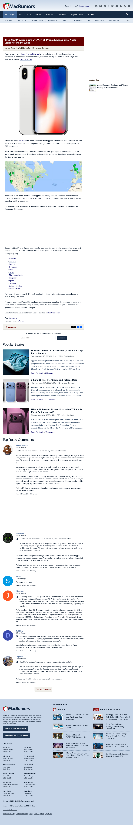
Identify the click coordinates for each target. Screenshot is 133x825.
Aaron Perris (28, 791)
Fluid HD (36, 814)
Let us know (84, 6)
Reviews (62, 14)
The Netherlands (16, 275)
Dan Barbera (7, 782)
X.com (9, 751)
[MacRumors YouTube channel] (116, 6)
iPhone (21, 321)
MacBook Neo (114, 20)
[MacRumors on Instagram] (100, 6)
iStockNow (13, 318)
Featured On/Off (8, 814)
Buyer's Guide (77, 14)
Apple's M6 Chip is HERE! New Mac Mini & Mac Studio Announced (77, 717)
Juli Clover (6, 756)
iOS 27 (65, 20)
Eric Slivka (27, 747)
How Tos (50, 14)
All (128, 20)
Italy (10, 270)
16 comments (50, 432)
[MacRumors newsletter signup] (129, 6)
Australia (12, 259)
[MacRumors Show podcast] (96, 6)
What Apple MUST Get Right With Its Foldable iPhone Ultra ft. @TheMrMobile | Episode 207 (118, 717)
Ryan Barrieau (28, 782)
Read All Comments (43, 689)
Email (4, 751)
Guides (38, 14)
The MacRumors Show (110, 709)
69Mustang (20, 533)
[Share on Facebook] (79, 327)
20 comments (50, 400)
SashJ (18, 577)
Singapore (13, 278)
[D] (8, 640)
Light (46, 814)
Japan (11, 272)
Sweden (12, 283)
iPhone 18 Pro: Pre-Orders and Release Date (54, 380)
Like (28, 494)
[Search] (128, 14)
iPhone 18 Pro (37, 20)
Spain (11, 280)
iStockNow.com (26, 59)
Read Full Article (37, 373)
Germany (13, 267)
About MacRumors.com (15, 728)
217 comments (50, 373)
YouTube (61, 709)
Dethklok (19, 631)
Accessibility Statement (10, 810)
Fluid (30, 814)
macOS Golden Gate (96, 20)
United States (14, 289)
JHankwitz (20, 591)
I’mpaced (19, 657)
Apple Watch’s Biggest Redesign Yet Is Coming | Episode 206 (115, 726)
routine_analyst (22, 445)
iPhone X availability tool (29, 54)
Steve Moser (7, 791)
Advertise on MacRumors (16, 736)
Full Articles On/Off (22, 814)
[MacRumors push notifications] (120, 6)
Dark (50, 814)
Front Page (9, 14)
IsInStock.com (54, 313)
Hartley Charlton (8, 773)
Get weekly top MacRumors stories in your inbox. (43, 333)
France (12, 264)
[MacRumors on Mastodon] (112, 6)
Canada (12, 261)
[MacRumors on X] (109, 6)
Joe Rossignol (43, 48)
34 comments (11, 327)
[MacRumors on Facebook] (104, 6)
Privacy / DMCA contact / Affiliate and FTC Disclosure (19, 806)
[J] (8, 600)
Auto (42, 814)
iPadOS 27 (78, 20)
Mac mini (8, 20)
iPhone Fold (52, 20)
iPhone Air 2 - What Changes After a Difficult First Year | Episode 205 (117, 736)
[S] (8, 586)
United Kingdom (15, 286)
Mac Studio (22, 20)
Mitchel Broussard (9, 765)
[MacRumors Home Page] (19, 6)
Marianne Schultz (30, 773)
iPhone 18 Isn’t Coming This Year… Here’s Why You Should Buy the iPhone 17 (77, 755)
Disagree (33, 494)
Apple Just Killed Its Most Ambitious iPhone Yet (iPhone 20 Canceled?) (77, 745)
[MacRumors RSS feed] (125, 6)
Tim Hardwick (69, 356)
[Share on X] (73, 327)
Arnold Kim (6, 747)
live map (22, 141)
